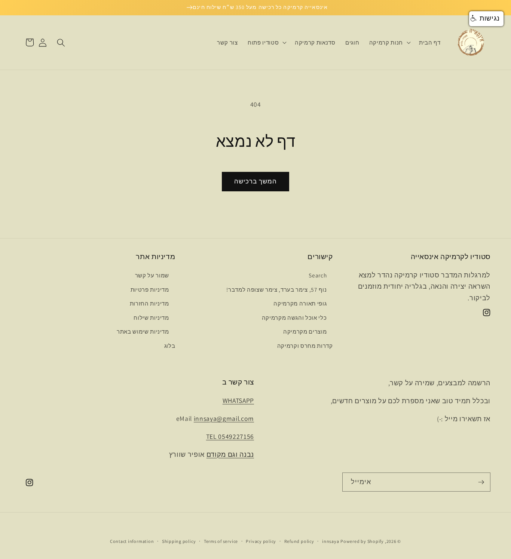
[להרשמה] (481, 482)
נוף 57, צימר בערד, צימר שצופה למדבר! (276, 289)
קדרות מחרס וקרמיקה (305, 345)
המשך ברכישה (255, 181)
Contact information (132, 541)
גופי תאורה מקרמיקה (300, 303)
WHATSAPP (238, 400)
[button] (389, 42)
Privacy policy (261, 541)
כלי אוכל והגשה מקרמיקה (294, 317)
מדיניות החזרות (149, 303)
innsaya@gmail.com (224, 418)
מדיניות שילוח (151, 317)
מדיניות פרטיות (150, 289)
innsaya (330, 541)
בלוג (169, 345)
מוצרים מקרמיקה (305, 331)
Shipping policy (179, 541)
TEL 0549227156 (230, 436)
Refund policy (299, 541)
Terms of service (221, 541)
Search (318, 275)
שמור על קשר (152, 275)
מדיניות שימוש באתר (143, 331)
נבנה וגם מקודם (230, 454)
